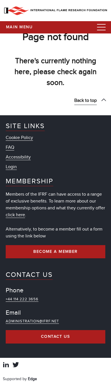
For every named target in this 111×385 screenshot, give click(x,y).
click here (15, 215)
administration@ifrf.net (32, 321)
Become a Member (55, 252)
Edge (32, 378)
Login (11, 167)
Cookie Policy (19, 137)
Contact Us (55, 337)
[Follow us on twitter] (16, 365)
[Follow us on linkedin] (6, 365)
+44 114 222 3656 (22, 299)
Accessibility (18, 157)
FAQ (10, 147)
